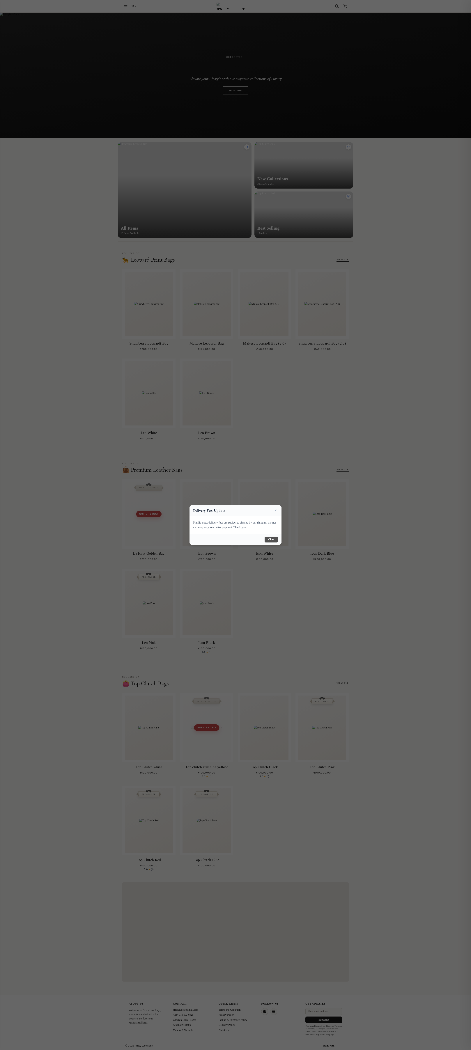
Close (271, 539)
